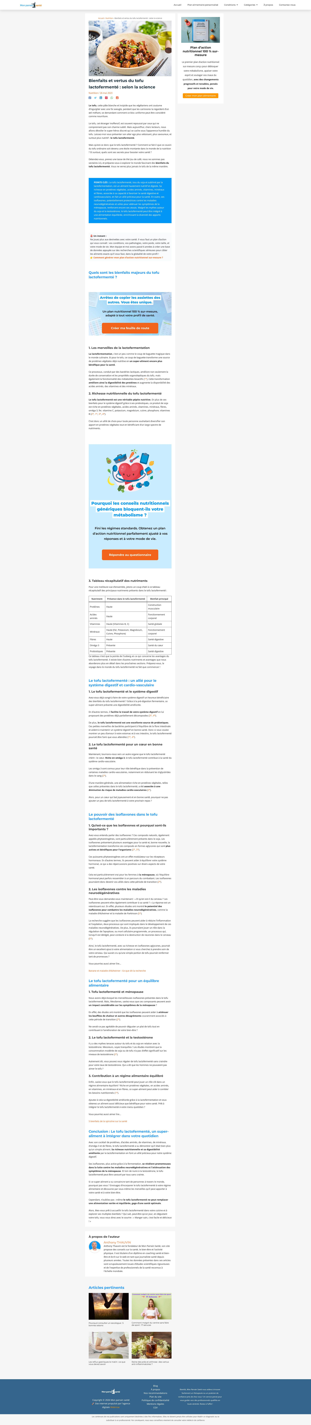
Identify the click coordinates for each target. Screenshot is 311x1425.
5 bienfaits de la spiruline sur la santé (108, 1121)
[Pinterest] (106, 97)
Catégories (249, 5)
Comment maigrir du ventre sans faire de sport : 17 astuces (150, 1324)
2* (92, 413)
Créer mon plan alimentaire (200, 95)
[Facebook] (90, 97)
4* (103, 413)
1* (145, 379)
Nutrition (93, 92)
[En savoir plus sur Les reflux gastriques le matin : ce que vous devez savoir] (109, 1344)
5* (137, 849)
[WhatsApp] (112, 97)
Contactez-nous (287, 5)
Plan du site (155, 1396)
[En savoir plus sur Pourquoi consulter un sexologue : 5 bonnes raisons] (109, 1306)
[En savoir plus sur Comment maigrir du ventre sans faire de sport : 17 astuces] (152, 1306)
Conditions (229, 5)
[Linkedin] (101, 97)
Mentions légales (155, 1403)
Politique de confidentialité (155, 1400)
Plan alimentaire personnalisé (202, 5)
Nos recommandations (155, 1393)
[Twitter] (95, 97)
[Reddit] (117, 97)
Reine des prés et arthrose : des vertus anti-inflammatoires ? (150, 1363)
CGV (155, 1407)
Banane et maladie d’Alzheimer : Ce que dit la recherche (117, 970)
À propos (268, 5)
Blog (155, 1385)
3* (100, 413)
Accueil (177, 5)
